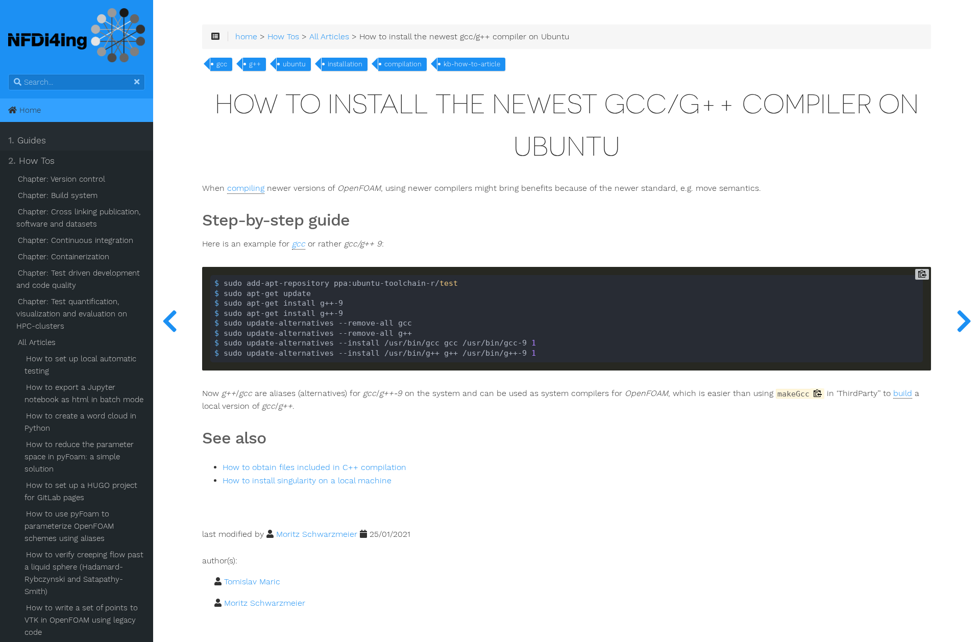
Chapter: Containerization (63, 256)
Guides (27, 140)
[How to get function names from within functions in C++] (963, 321)
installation (345, 64)
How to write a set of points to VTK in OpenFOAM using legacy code (81, 620)
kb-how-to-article (472, 64)
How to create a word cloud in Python (80, 422)
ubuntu (294, 64)
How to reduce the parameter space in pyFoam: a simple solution (79, 457)
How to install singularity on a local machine (307, 480)
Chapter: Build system (57, 195)
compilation (403, 64)
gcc (221, 64)
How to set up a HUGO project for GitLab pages (80, 491)
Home (29, 110)
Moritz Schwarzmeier (316, 534)
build (902, 393)
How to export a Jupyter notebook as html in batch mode (83, 393)
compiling (245, 188)
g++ (255, 64)
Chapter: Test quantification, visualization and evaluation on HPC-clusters (71, 314)
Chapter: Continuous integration (75, 240)
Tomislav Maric (252, 581)
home (246, 36)
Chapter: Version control (61, 179)
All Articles (37, 342)
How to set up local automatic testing (80, 365)
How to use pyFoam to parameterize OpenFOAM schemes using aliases (69, 526)
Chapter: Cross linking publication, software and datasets (78, 218)
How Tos (31, 161)
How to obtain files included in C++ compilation (314, 467)
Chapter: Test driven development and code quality (78, 279)
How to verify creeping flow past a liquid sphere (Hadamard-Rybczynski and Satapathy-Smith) (83, 573)
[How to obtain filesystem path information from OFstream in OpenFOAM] (169, 321)
